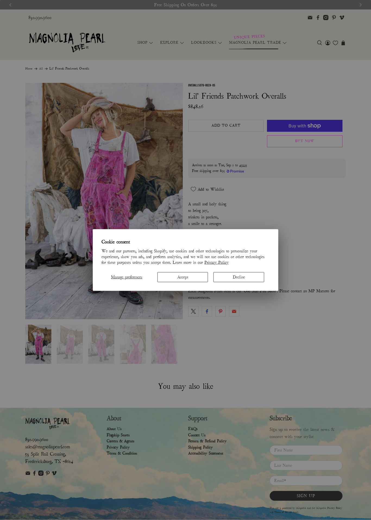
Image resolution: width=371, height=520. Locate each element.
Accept (182, 277)
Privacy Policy (217, 262)
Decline (239, 277)
